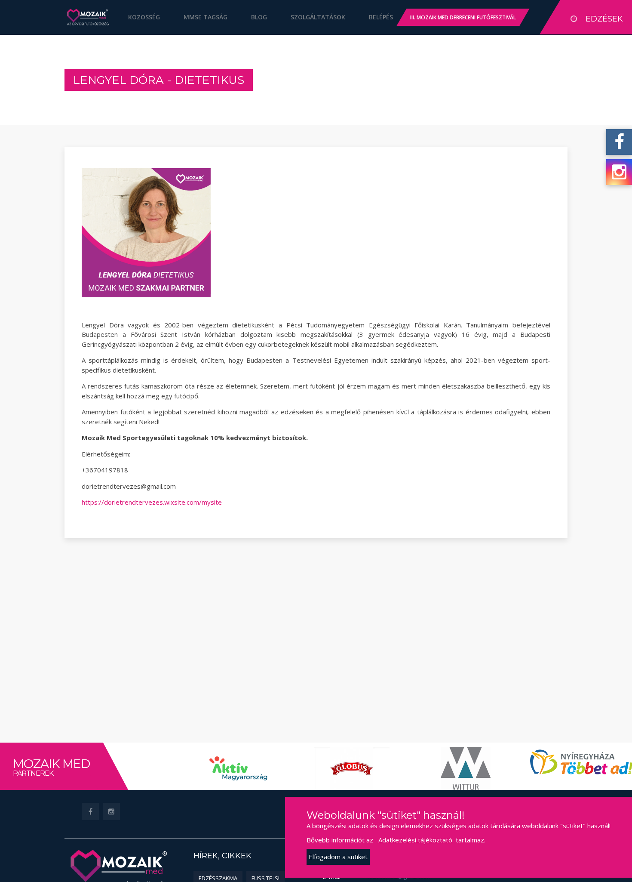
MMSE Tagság (205, 17)
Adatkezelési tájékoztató (415, 840)
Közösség (144, 17)
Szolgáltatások (318, 17)
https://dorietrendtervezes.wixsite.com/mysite (152, 502)
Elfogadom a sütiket (338, 856)
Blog (259, 17)
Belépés (381, 17)
